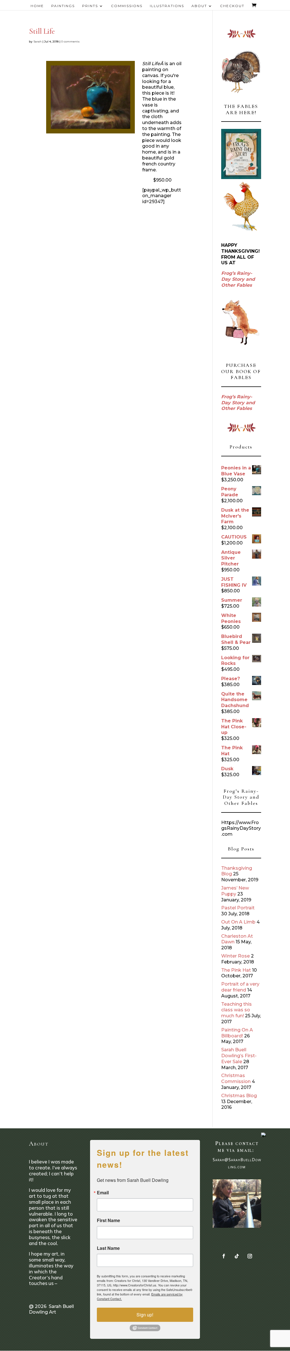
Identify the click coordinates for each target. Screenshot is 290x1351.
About (199, 6)
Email (103, 1192)
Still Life (41, 31)
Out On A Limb (238, 922)
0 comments (70, 41)
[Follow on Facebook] (223, 1256)
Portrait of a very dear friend (240, 987)
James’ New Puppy (235, 891)
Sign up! (145, 1314)
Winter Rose (235, 956)
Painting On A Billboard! (237, 1033)
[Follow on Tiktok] (236, 1256)
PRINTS (90, 6)
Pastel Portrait (238, 907)
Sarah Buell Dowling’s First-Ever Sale (239, 1055)
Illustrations (167, 6)
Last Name (108, 1248)
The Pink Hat (236, 970)
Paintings (63, 6)
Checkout (232, 6)
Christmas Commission (236, 1078)
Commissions (126, 6)
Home (37, 6)
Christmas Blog (239, 1095)
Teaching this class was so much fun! (236, 1010)
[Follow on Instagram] (249, 1256)
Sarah (37, 41)
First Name (108, 1220)
